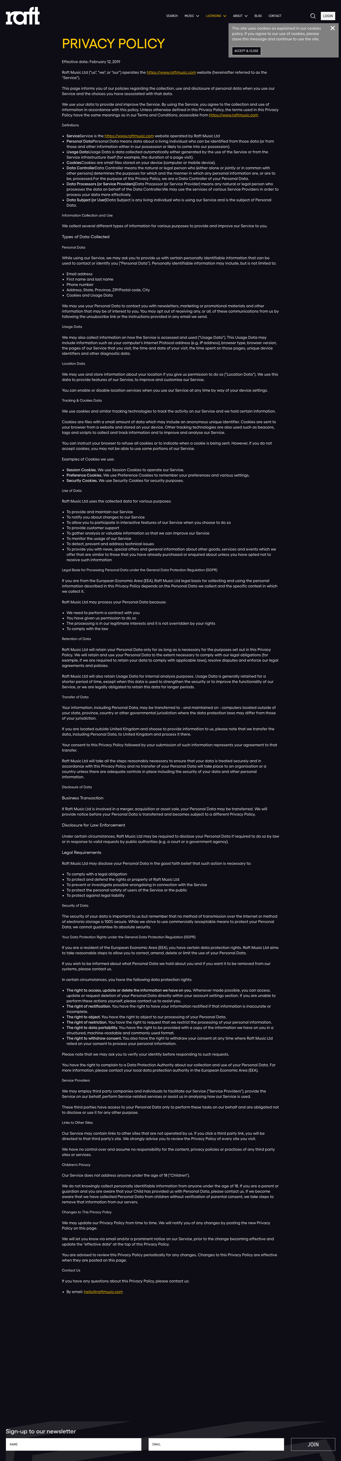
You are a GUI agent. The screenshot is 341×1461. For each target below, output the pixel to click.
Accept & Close (246, 51)
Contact (275, 16)
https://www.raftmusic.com (171, 72)
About (237, 16)
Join (313, 1444)
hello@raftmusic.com (103, 1291)
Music (189, 16)
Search (172, 16)
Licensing (213, 16)
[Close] (333, 28)
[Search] (312, 16)
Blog (258, 16)
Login (328, 15)
